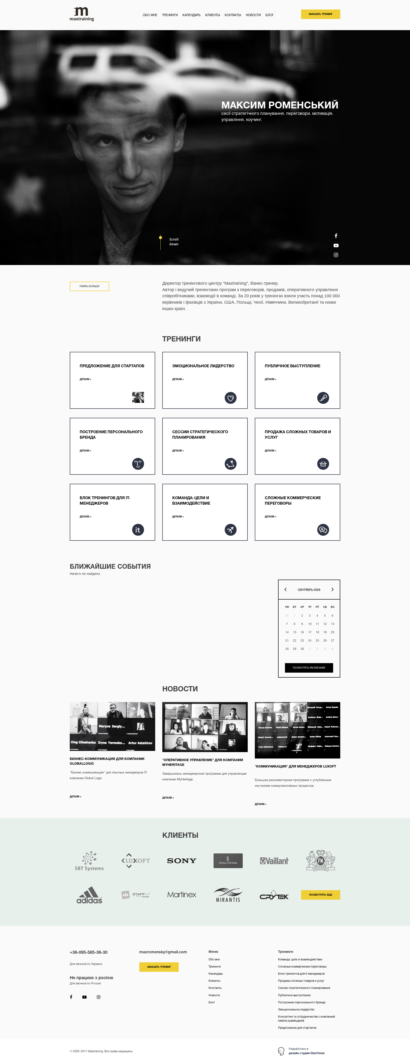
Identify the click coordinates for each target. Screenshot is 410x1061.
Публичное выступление (294, 995)
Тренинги (170, 15)
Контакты (233, 15)
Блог (270, 15)
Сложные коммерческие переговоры (302, 966)
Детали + (75, 797)
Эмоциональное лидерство (296, 1009)
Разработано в (306, 1051)
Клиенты (212, 15)
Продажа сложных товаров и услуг (301, 981)
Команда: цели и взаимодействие (300, 959)
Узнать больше (89, 286)
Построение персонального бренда (301, 1002)
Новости (253, 15)
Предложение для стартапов (297, 1028)
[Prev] (286, 590)
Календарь (191, 15)
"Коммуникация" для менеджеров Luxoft (295, 766)
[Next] (331, 590)
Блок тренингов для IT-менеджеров (301, 974)
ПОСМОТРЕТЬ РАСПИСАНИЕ (309, 668)
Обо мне (150, 15)
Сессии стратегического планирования (304, 988)
